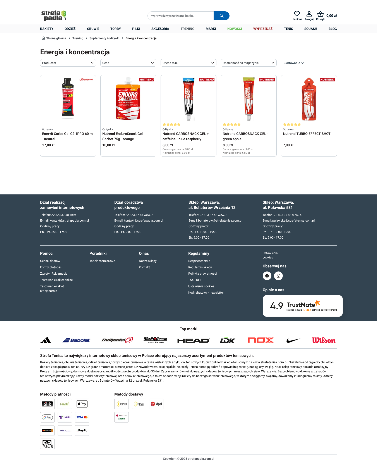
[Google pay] (47, 417)
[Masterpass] (47, 430)
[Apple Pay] (82, 404)
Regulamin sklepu (200, 267)
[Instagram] (278, 275)
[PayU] (65, 404)
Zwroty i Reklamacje (53, 273)
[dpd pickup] (121, 417)
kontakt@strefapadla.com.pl (69, 220)
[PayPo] (82, 430)
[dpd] (156, 404)
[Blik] (47, 404)
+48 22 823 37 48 (72, 3)
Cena (105, 63)
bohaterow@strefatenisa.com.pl (220, 220)
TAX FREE (195, 280)
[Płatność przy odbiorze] (47, 444)
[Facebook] (267, 275)
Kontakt (144, 267)
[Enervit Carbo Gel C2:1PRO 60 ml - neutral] (68, 99)
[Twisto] (65, 417)
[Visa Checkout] (65, 430)
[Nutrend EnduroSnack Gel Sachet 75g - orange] (128, 99)
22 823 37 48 (60, 215)
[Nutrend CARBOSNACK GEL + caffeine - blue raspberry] (188, 99)
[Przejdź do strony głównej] (54, 15)
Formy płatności (51, 267)
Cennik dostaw (50, 261)
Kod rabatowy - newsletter (206, 292)
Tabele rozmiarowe (102, 261)
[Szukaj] (222, 15)
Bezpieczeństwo (199, 261)
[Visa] (82, 417)
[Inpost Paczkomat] (139, 404)
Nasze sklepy (148, 261)
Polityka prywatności (202, 273)
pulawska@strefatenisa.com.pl (293, 220)
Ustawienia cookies (201, 286)
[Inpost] (121, 404)
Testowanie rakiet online (56, 280)
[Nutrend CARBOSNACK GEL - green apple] (248, 99)
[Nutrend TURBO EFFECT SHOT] (309, 99)
